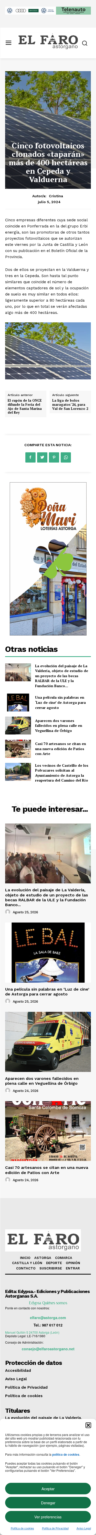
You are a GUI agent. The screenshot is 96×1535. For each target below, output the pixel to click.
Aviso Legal (84, 1528)
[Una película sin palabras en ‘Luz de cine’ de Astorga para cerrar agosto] (18, 702)
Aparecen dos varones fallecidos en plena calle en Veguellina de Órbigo (58, 725)
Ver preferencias (48, 1516)
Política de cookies (22, 1528)
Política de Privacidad (55, 1528)
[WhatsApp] (66, 457)
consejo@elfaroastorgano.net (48, 1348)
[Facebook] (30, 457)
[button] (88, 1425)
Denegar (48, 1502)
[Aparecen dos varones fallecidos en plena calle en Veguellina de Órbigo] (18, 725)
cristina (56, 196)
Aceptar (48, 1488)
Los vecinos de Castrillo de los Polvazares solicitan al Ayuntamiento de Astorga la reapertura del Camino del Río (61, 773)
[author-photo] (8, 912)
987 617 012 (52, 1325)
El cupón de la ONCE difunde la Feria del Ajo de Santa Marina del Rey (25, 406)
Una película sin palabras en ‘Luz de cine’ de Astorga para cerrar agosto (60, 702)
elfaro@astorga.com (48, 1317)
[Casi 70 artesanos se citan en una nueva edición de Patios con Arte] (18, 749)
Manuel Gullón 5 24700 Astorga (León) (32, 1332)
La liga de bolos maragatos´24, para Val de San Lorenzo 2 (70, 404)
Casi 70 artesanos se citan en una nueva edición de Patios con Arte (60, 748)
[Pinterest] (54, 457)
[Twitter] (42, 457)
